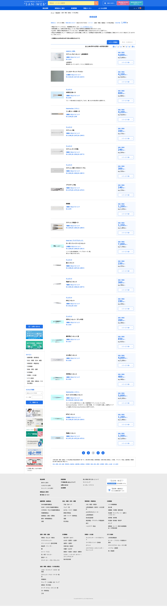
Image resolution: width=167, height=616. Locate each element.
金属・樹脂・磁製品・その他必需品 (49, 566)
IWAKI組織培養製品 (46, 504)
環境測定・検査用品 (69, 464)
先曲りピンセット (71, 282)
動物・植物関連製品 (46, 518)
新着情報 (74, 8)
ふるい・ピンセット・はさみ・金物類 (50, 571)
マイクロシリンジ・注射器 (93, 542)
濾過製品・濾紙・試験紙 (48, 516)
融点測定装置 (67, 559)
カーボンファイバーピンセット (76, 243)
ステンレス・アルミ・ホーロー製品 (50, 575)
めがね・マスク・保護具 (70, 510)
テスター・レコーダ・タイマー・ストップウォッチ (73, 555)
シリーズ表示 (113, 42)
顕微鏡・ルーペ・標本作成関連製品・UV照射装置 (117, 527)
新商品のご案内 (60, 8)
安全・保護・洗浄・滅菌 (58, 464)
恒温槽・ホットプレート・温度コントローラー (117, 514)
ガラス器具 (115, 464)
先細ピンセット (71, 433)
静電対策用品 (67, 513)
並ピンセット (70, 263)
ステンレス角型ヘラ (72, 222)
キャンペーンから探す (47, 488)
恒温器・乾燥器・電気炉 (115, 520)
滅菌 (65, 518)
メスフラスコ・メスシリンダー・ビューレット (95, 549)
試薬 (42, 521)
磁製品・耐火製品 (46, 585)
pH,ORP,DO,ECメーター (92, 512)
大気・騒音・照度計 (91, 504)
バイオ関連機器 (112, 504)
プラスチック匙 (71, 185)
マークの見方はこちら (86, 27)
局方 (87, 523)
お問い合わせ (36, 326)
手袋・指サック (68, 504)
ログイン (123, 3)
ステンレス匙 (70, 130)
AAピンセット (70, 300)
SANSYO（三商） (71, 51)
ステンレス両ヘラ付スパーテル (76, 168)
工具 (42, 593)
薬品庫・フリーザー (46, 546)
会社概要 (63, 488)
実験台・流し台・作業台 (48, 537)
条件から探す (45, 482)
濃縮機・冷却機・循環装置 (115, 510)
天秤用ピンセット (71, 374)
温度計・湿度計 (68, 543)
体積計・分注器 (108, 464)
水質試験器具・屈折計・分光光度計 (95, 508)
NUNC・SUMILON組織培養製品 (49, 507)
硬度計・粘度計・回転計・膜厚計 (73, 552)
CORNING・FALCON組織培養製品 (50, 510)
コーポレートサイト (88, 485)
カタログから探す (46, 485)
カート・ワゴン (45, 552)
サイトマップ (86, 482)
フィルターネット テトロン (74, 71)
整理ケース (44, 557)
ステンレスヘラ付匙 (72, 149)
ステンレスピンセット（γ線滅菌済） (77, 54)
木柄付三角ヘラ (71, 92)
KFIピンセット (70, 414)
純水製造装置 (89, 518)
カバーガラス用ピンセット (74, 395)
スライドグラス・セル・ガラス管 (117, 545)
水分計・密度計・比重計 (70, 540)
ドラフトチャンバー (46, 540)
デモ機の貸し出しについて (68, 482)
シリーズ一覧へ (126, 62)
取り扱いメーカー (45, 495)
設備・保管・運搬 (95, 464)
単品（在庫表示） (128, 42)
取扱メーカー (88, 8)
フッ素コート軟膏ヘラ (73, 111)
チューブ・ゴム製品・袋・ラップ (50, 582)
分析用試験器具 (112, 537)
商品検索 (45, 8)
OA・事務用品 (45, 590)
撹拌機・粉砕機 (112, 518)
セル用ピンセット (71, 355)
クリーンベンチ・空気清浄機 (49, 543)
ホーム (52, 12)
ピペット (88, 545)
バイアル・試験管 (113, 548)
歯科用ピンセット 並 (72, 336)
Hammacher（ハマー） (73, 108)
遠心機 (110, 507)
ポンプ (110, 523)
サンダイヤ (69, 89)
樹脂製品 (43, 579)
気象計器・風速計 (68, 546)
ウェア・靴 (67, 507)
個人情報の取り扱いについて (91, 479)
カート (137, 8)
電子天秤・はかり (68, 537)
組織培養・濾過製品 (80, 464)
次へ (133, 46)
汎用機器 (88, 464)
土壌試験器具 (89, 515)
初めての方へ (111, 3)
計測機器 (102, 464)
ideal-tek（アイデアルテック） (75, 240)
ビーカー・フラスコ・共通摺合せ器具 (117, 541)
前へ (114, 46)
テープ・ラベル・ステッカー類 (49, 588)
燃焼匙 (68, 204)
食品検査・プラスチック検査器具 (95, 520)
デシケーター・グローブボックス (50, 560)
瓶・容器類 (111, 551)
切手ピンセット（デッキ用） (75, 319)
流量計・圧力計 (68, 549)
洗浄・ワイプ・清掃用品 (70, 516)
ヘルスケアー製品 (91, 526)
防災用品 (66, 521)
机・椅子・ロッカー (46, 554)
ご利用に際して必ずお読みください (34, 469)
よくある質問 (102, 8)
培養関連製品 (45, 513)
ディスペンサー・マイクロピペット (95, 538)
